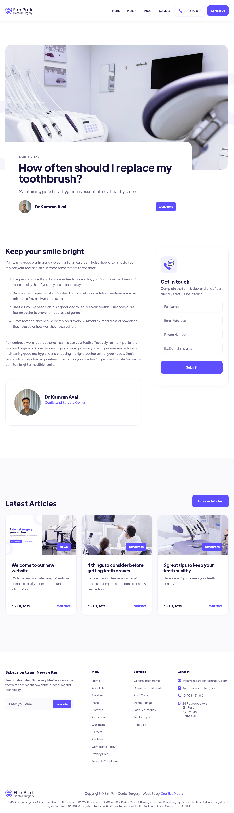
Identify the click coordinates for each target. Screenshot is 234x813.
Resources (99, 717)
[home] (19, 10)
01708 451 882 (190, 11)
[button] (132, 10)
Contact (97, 710)
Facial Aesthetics (145, 710)
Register (97, 739)
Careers (97, 732)
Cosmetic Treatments (148, 688)
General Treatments (147, 681)
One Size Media (171, 793)
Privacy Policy (101, 754)
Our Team (98, 725)
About (148, 10)
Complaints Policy (104, 747)
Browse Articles (210, 501)
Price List (140, 725)
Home (116, 10)
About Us (98, 688)
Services (165, 10)
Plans (95, 703)
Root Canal (141, 695)
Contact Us (218, 10)
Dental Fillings (143, 703)
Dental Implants (144, 717)
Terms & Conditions (105, 761)
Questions (166, 206)
